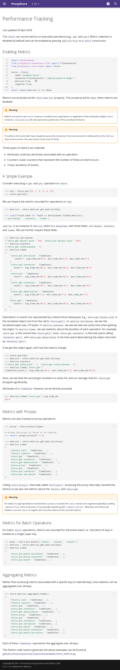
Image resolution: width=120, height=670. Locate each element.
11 (6, 90)
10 (6, 87)
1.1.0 (34, 4)
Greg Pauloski (37, 663)
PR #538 (54, 139)
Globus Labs (55, 663)
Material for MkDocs (22, 666)
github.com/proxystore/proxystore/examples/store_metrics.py (39, 654)
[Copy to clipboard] (114, 60)
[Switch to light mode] (108, 4)
